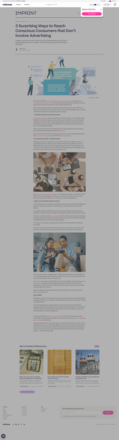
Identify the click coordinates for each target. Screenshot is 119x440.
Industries (26, 4)
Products (18, 4)
